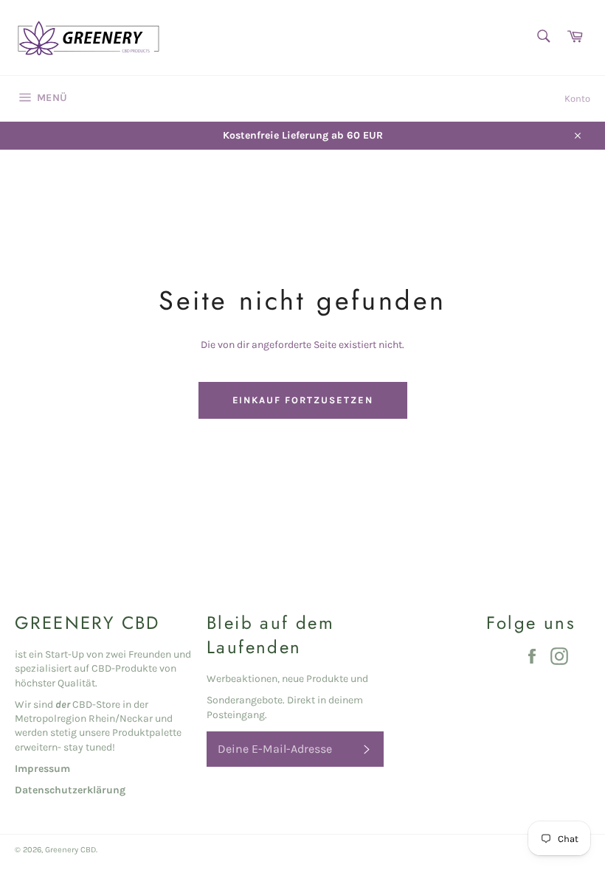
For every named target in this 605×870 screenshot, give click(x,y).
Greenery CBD (70, 850)
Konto (577, 98)
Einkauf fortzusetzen (302, 400)
